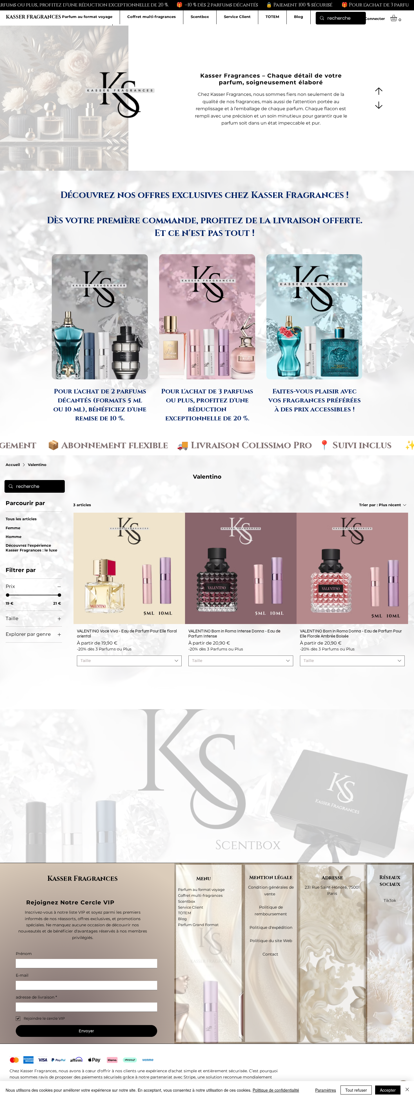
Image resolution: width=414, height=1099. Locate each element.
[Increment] (177, 675)
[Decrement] (81, 675)
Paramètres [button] (325, 1090)
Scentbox (186, 901)
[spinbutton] (129, 675)
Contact (270, 954)
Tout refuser (356, 1090)
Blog (182, 918)
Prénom (24, 953)
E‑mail (22, 975)
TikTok (390, 900)
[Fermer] (407, 1090)
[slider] (7, 595)
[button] (397, 18)
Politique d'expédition (271, 927)
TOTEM (184, 913)
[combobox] (129, 661)
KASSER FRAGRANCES (33, 17)
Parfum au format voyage (201, 889)
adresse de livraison (36, 997)
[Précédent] (379, 91)
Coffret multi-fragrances (200, 895)
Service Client (190, 907)
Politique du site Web (271, 940)
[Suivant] (379, 105)
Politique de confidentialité (276, 1090)
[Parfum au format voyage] (233, 890)
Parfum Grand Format (198, 924)
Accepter (388, 1090)
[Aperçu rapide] (129, 568)
